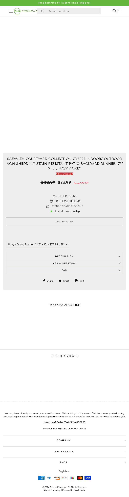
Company (64, 440)
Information (64, 451)
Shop (64, 462)
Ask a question (64, 263)
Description (64, 256)
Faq (64, 270)
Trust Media (79, 490)
